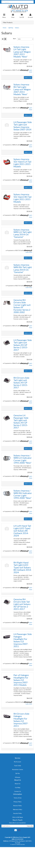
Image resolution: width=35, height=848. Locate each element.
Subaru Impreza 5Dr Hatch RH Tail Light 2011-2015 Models (22, 198)
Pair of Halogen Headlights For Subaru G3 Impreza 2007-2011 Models (21, 680)
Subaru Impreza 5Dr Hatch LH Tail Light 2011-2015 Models (22, 163)
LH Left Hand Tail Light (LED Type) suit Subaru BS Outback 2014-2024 (22, 530)
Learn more (29, 252)
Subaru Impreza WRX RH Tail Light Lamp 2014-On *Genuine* (23, 268)
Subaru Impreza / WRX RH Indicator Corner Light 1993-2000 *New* (23, 494)
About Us (17, 783)
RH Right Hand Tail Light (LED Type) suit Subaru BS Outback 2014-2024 (23, 567)
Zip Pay (17, 773)
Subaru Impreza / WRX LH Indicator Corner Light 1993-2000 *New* (23, 459)
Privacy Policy (17, 801)
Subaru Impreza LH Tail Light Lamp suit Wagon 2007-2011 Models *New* (22, 52)
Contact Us (17, 791)
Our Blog (17, 787)
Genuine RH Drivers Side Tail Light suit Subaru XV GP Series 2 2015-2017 (22, 604)
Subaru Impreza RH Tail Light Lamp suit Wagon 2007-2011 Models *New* (22, 89)
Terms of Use (17, 798)
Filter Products (8, 22)
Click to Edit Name (17, 817)
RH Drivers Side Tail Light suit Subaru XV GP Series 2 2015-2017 (21, 382)
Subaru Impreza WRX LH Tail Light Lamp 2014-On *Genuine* (23, 233)
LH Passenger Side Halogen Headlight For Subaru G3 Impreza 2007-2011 (23, 640)
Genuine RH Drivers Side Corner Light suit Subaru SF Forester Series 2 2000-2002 (22, 306)
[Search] (2, 1)
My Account (17, 761)
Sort (14, 38)
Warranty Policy (17, 809)
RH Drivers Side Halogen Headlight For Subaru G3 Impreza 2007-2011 (21, 719)
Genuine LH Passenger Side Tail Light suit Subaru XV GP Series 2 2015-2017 (21, 421)
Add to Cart (28, 77)
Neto (23, 844)
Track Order (17, 765)
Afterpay (17, 777)
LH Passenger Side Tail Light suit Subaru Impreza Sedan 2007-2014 (23, 126)
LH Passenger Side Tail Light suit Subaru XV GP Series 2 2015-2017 (23, 345)
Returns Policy (17, 805)
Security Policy (17, 813)
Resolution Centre (17, 769)
